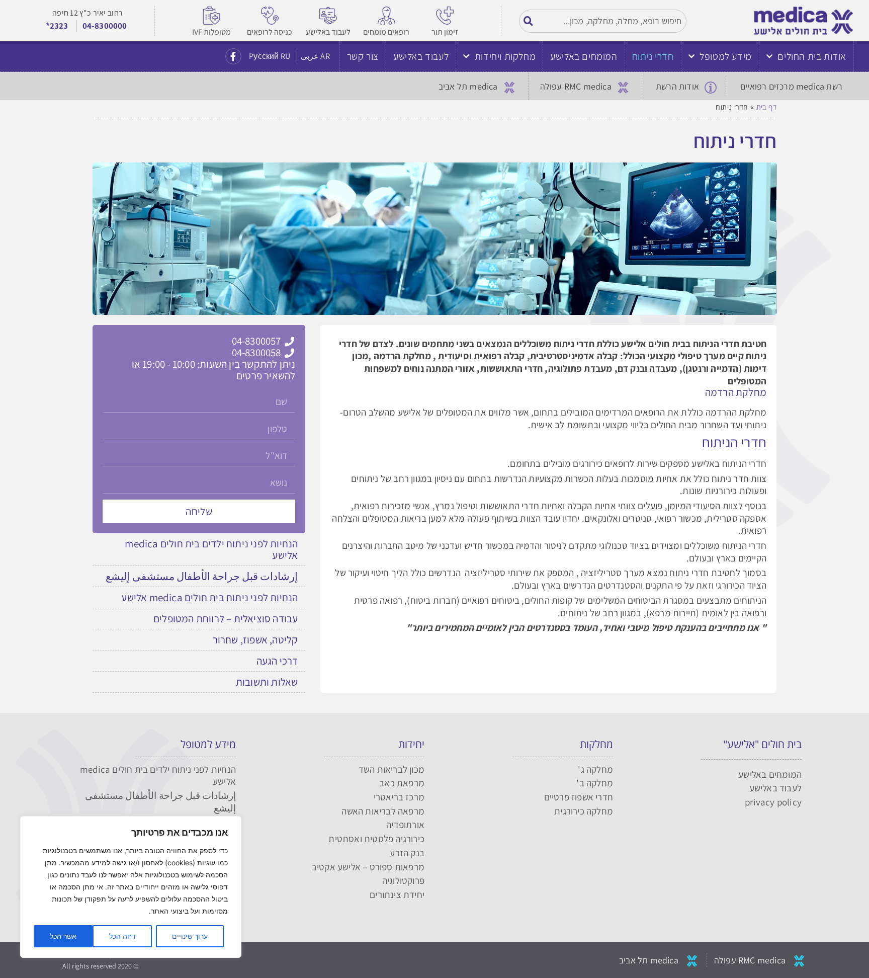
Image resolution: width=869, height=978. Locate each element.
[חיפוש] (528, 21)
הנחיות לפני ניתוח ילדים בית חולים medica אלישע (211, 549)
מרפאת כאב (401, 783)
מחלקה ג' (595, 769)
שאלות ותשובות (267, 682)
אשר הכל (63, 936)
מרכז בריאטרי (399, 797)
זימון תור (444, 32)
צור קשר (363, 56)
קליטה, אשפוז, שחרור (255, 639)
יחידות (411, 744)
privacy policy (773, 802)
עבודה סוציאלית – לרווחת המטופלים (225, 618)
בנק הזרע (407, 853)
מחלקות (596, 744)
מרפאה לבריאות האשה (382, 811)
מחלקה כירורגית (583, 811)
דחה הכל (122, 936)
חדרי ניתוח (653, 56)
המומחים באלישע (583, 56)
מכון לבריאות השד (391, 769)
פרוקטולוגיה (403, 880)
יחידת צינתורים (397, 894)
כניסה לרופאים (269, 32)
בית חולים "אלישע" (762, 744)
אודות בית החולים (811, 56)
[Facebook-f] (233, 56)
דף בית (766, 107)
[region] (130, 887)
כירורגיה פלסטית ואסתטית (376, 839)
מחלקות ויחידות (505, 56)
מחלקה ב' (594, 783)
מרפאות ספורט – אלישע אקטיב (368, 867)
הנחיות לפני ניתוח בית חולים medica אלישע (209, 597)
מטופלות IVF (211, 32)
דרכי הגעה (277, 661)
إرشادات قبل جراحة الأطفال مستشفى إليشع (202, 576)
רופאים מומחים (386, 32)
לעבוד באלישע (328, 32)
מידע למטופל (726, 56)
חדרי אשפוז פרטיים (578, 797)
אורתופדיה (405, 825)
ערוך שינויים (190, 936)
